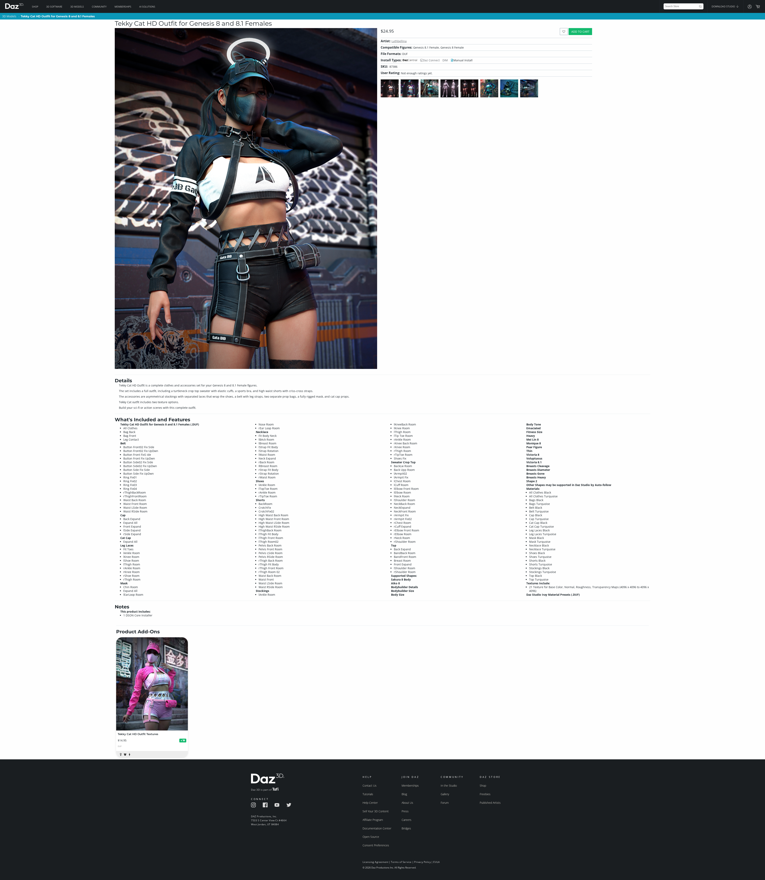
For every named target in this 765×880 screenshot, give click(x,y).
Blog (404, 794)
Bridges (406, 828)
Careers (406, 820)
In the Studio (449, 785)
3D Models (77, 6)
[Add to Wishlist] (564, 31)
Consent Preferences (376, 845)
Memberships (123, 6)
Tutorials (368, 794)
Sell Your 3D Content (376, 811)
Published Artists (490, 803)
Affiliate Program (373, 820)
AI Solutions (147, 6)
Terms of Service (401, 862)
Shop (35, 6)
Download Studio (724, 6)
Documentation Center (377, 828)
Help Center (370, 803)
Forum (445, 803)
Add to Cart (580, 31)
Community (99, 6)
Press (405, 811)
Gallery (445, 794)
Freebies (485, 794)
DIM (445, 60)
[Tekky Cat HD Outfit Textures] (152, 683)
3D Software (54, 6)
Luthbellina (399, 41)
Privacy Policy (422, 862)
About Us (407, 803)
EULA (436, 862)
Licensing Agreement (375, 862)
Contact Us (370, 785)
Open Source (371, 837)
